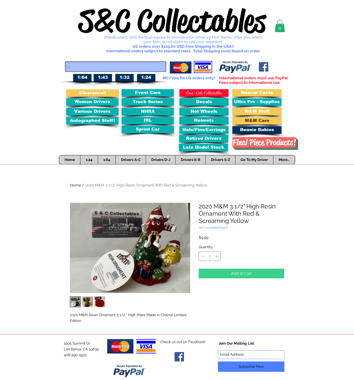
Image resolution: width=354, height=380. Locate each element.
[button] (280, 26)
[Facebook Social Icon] (263, 67)
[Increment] (217, 256)
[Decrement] (202, 256)
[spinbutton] (210, 256)
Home (75, 185)
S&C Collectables (172, 20)
